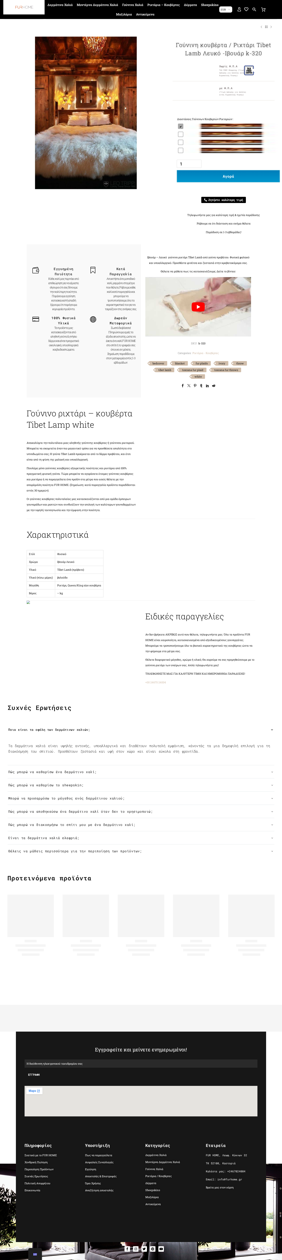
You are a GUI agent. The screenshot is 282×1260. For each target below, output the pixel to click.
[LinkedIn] (207, 385)
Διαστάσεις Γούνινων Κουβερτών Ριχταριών (204, 119)
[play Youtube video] (198, 307)
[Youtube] (161, 1249)
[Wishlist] (246, 9)
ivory (222, 363)
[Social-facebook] (127, 1249)
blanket (180, 363)
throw (240, 363)
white (198, 376)
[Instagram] (136, 1249)
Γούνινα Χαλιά (132, 5)
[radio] (228, 126)
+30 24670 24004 (155, 682)
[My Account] (239, 9)
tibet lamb (164, 370)
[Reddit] (214, 385)
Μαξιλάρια (124, 14)
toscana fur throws (226, 370)
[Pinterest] (195, 385)
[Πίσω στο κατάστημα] (266, 26)
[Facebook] (183, 385)
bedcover (158, 363)
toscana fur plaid (192, 370)
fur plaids (202, 363)
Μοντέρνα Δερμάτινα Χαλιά (97, 5)
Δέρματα (190, 5)
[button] (254, 9)
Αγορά (228, 176)
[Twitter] (189, 385)
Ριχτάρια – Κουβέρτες (163, 5)
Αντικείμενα (145, 14)
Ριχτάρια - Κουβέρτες (205, 353)
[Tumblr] (201, 385)
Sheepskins (210, 5)
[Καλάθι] (263, 9)
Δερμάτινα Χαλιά (60, 5)
